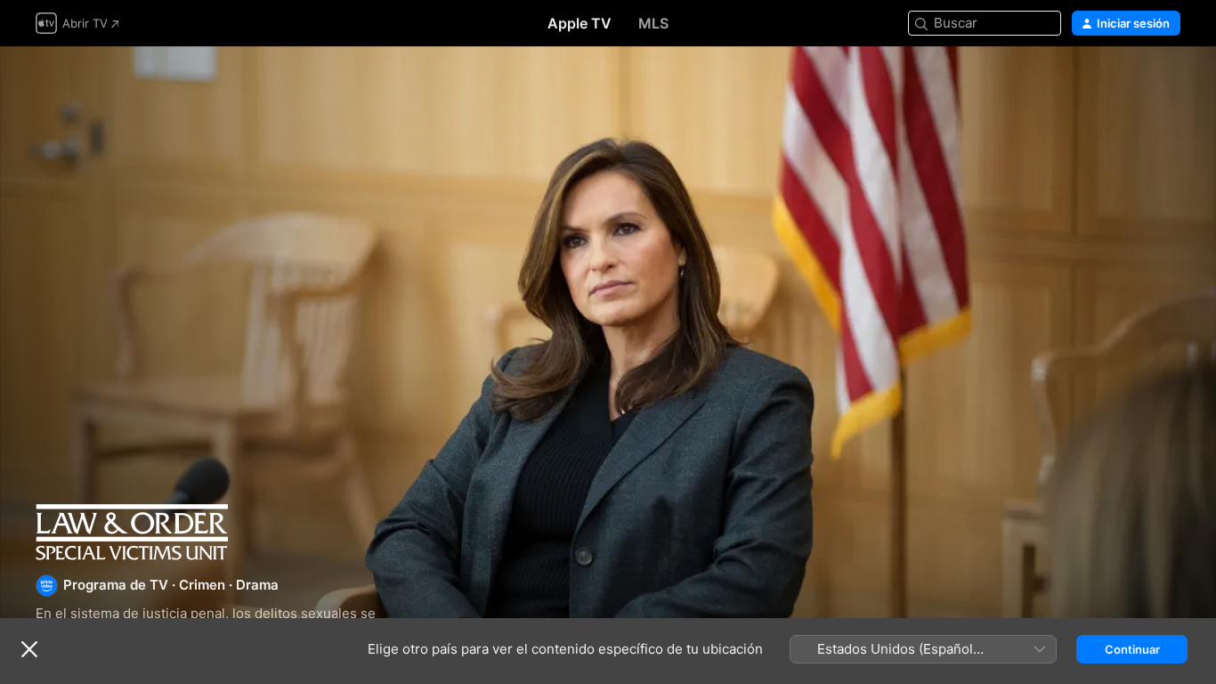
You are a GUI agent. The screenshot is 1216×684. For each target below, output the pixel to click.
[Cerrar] (29, 649)
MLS (653, 23)
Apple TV (579, 23)
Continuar (1132, 649)
